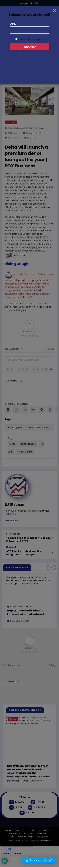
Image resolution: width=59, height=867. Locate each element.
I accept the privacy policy (31, 39)
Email (13, 23)
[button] (38, 860)
